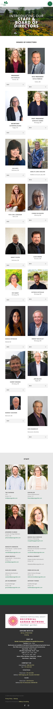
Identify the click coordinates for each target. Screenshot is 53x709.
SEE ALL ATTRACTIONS (26, 633)
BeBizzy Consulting (24, 701)
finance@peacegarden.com (35, 498)
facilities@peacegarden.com (35, 587)
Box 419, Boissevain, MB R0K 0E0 (28, 682)
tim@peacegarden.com (11, 498)
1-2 (26, 680)
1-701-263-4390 (30, 673)
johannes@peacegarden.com (12, 537)
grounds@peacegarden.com (12, 587)
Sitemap (16, 698)
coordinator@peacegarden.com (36, 552)
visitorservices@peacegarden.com (36, 577)
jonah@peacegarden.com (12, 562)
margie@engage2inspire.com (35, 541)
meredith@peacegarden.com (12, 552)
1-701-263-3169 (28, 667)
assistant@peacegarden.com (12, 577)
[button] (50, 4)
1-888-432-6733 (30, 665)
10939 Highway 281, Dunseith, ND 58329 (28, 675)
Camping (26, 635)
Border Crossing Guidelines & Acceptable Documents (29, 641)
